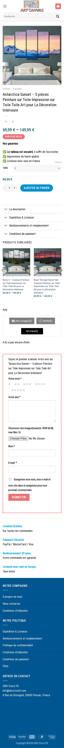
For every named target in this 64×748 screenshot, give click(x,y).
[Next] (61, 277)
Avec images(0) (23, 321)
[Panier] (58, 6)
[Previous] (2, 277)
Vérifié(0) (47, 321)
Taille (5, 168)
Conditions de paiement (22, 234)
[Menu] (5, 6)
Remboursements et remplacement (29, 225)
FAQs (5, 666)
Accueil (6, 88)
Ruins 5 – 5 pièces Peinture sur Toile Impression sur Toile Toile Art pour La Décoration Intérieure (16, 284)
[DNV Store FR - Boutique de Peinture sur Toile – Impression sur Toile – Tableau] (32, 6)
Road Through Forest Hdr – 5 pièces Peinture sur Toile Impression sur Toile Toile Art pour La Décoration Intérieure (47, 286)
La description (17, 209)
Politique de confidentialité (18, 645)
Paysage (17, 88)
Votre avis (14, 397)
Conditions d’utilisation (15, 610)
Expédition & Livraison (21, 217)
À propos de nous (12, 596)
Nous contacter (11, 603)
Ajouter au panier (36, 188)
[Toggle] (6, 209)
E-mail (12, 462)
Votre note (15, 378)
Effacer (57, 162)
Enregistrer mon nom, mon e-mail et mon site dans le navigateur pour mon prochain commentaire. (29, 485)
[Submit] (58, 16)
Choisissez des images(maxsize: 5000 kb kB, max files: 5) (31, 430)
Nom (11, 446)
